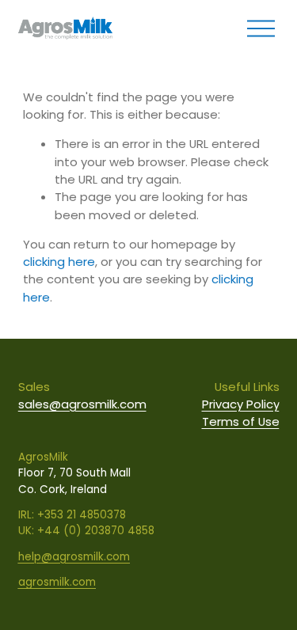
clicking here (59, 261)
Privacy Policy (241, 404)
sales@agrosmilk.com (82, 404)
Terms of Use (241, 421)
